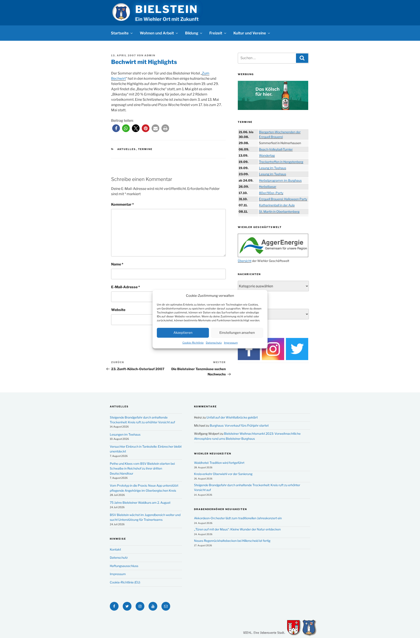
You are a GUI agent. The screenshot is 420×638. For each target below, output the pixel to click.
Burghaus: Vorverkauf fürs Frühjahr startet (239, 425)
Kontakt (115, 549)
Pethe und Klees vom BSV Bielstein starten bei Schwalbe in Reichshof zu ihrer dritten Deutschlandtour (142, 468)
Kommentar (122, 204)
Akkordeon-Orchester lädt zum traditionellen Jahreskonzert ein (238, 518)
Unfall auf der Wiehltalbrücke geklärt (232, 417)
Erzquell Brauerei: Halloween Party (283, 199)
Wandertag (267, 155)
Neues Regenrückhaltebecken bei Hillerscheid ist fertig (232, 541)
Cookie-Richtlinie (193, 342)
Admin (149, 55)
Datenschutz (214, 342)
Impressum (231, 342)
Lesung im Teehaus (272, 168)
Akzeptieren (182, 332)
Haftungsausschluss (124, 566)
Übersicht (244, 261)
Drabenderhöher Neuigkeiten (220, 509)
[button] (116, 128)
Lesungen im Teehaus (125, 434)
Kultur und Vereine (249, 33)
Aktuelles (126, 149)
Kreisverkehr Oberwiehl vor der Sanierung (223, 474)
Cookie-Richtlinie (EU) (125, 582)
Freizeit (215, 33)
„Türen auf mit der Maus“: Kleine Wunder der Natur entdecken (237, 529)
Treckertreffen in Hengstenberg (281, 162)
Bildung (191, 33)
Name (117, 264)
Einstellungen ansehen (237, 332)
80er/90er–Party (271, 193)
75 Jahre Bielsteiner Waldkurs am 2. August (140, 502)
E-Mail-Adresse (125, 287)
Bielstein (166, 9)
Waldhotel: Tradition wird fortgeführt (219, 463)
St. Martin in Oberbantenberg (279, 211)
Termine (145, 149)
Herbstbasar (267, 186)
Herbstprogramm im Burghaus (280, 180)
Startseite (120, 33)
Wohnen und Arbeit (157, 33)
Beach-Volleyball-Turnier (276, 149)
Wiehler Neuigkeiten (212, 453)
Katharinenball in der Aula (277, 205)
